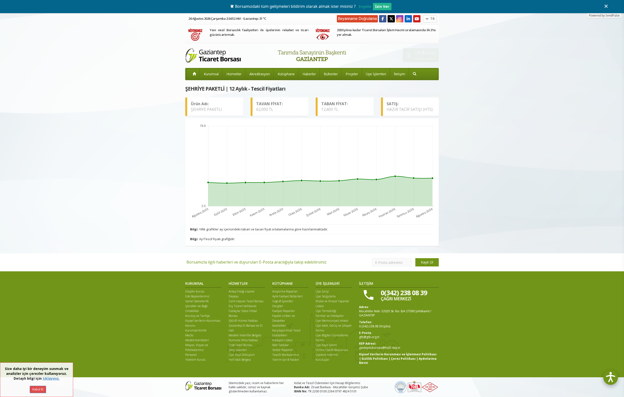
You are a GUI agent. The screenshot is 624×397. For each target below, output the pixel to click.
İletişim (399, 74)
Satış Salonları (238, 350)
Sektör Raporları (282, 350)
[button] (414, 74)
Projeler (352, 74)
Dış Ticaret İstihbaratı (242, 306)
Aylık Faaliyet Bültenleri (287, 296)
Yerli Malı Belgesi (240, 360)
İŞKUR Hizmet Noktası (243, 321)
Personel (191, 355)
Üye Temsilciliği (326, 311)
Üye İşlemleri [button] (376, 74)
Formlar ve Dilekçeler (330, 316)
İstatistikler (279, 325)
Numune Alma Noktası (243, 340)
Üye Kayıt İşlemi (326, 345)
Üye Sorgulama (326, 296)
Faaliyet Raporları (283, 311)
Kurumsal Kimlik (195, 330)
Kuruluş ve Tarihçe (197, 316)
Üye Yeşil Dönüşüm (242, 355)
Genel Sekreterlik (197, 301)
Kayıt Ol (427, 262)
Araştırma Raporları (285, 291)
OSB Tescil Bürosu (240, 345)
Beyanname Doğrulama (357, 18)
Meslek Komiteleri (197, 340)
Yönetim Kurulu (195, 360)
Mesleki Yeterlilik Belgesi (245, 335)
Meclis (189, 335)
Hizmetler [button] (234, 74)
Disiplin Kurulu (195, 291)
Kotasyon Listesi (282, 340)
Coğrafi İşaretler (282, 301)
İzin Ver (382, 6)
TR (432, 18)
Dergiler (277, 306)
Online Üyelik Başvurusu (332, 350)
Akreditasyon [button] (259, 74)
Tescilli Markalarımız (285, 355)
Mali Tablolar (280, 345)
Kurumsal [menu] (211, 74)
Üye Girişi (322, 291)
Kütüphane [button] (286, 74)
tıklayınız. (51, 378)
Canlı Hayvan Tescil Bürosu (246, 301)
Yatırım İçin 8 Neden (285, 360)
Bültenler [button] (331, 74)
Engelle (365, 6)
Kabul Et (37, 389)
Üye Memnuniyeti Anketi (332, 321)
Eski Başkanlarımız (197, 296)
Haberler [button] (309, 74)
